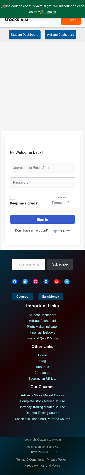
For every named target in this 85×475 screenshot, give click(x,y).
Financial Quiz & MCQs (42, 338)
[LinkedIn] (46, 281)
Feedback (31, 465)
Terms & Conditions (30, 460)
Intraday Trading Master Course (42, 407)
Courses (22, 296)
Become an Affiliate (42, 379)
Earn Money (50, 296)
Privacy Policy (56, 460)
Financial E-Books (42, 332)
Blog (42, 361)
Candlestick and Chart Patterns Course (42, 419)
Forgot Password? (60, 200)
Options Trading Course (42, 413)
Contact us (42, 373)
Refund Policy (50, 465)
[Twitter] (25, 281)
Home (42, 355)
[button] (55, 20)
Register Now (60, 231)
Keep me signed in (24, 203)
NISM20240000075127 (43, 452)
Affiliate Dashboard (60, 35)
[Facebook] (14, 281)
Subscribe (60, 264)
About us (42, 367)
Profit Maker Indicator (42, 327)
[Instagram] (35, 281)
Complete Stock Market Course (42, 401)
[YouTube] (56, 281)
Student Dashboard (24, 35)
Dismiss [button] (50, 12)
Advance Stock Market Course (42, 395)
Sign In (42, 219)
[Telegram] (67, 281)
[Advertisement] (42, 86)
